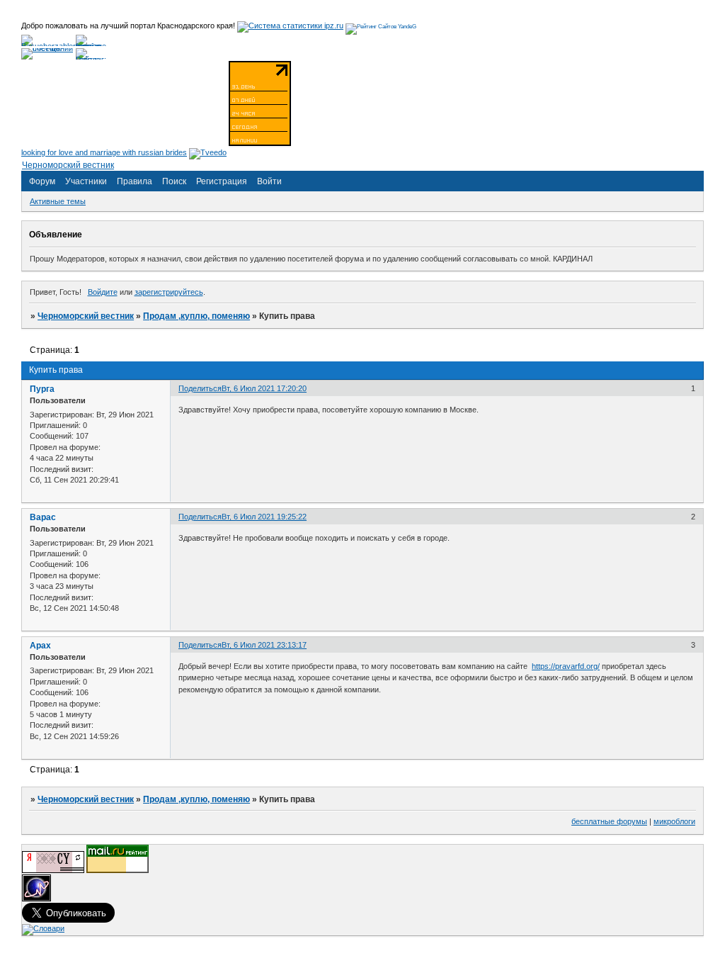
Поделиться (200, 388)
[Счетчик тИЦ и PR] (53, 870)
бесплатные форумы (609, 821)
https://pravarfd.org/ (566, 666)
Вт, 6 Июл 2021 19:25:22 (264, 516)
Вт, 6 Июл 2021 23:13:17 (264, 645)
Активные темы (58, 201)
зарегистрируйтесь (169, 292)
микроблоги (674, 821)
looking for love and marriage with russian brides (104, 152)
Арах (40, 646)
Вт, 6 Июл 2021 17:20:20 (264, 388)
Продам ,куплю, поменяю (196, 316)
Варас (43, 517)
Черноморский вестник (86, 316)
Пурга (42, 389)
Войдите (103, 292)
